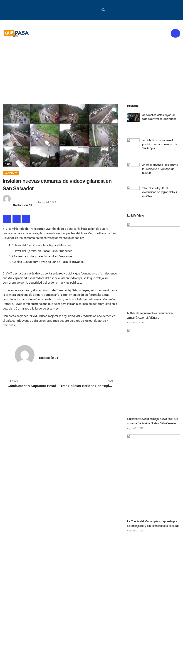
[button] (7, 219)
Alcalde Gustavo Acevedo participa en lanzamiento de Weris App (159, 144)
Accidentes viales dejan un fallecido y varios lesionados (159, 117)
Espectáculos (105, 595)
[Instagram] (94, 9)
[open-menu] (175, 33)
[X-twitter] (89, 9)
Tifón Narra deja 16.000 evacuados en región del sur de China (159, 192)
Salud (97, 584)
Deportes (73, 595)
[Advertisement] (91, 66)
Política (46, 584)
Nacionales (11, 173)
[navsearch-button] (103, 10)
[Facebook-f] (85, 9)
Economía (72, 584)
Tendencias (123, 584)
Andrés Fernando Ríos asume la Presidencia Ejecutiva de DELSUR (160, 169)
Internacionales (160, 584)
